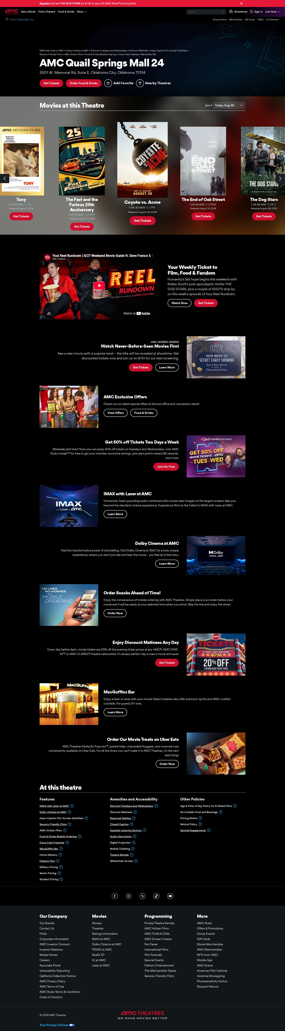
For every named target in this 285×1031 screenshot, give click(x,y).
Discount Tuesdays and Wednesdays (131, 806)
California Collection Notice (58, 976)
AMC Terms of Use (52, 986)
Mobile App (204, 960)
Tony (21, 199)
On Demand (272, 19)
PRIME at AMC (102, 949)
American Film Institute (212, 970)
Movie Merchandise (210, 944)
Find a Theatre (46, 11)
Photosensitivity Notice (212, 981)
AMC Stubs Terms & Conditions (60, 992)
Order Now (115, 613)
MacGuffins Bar (49, 848)
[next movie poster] (280, 178)
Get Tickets (51, 83)
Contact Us (47, 928)
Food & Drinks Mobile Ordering (58, 836)
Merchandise (235, 19)
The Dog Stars (264, 199)
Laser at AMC (101, 965)
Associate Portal (50, 965)
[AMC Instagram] (128, 896)
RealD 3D (98, 955)
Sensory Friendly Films (53, 824)
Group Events (220, 19)
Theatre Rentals (119, 854)
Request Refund (207, 986)
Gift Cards (250, 19)
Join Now (270, 11)
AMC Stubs (204, 923)
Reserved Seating (120, 818)
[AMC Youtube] (170, 896)
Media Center (49, 955)
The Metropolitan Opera (160, 970)
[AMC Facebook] (115, 896)
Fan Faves (151, 944)
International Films (156, 949)
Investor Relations (51, 949)
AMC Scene (205, 965)
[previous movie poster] (4, 178)
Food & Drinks (66, 11)
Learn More (167, 367)
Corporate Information (54, 939)
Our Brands (47, 923)
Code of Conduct (51, 997)
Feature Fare (47, 861)
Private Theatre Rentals (159, 923)
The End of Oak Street (203, 199)
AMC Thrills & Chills (157, 933)
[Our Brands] (142, 1015)
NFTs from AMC (207, 955)
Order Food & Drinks (84, 83)
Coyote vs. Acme (142, 202)
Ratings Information (105, 933)
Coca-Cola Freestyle (52, 842)
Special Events (154, 960)
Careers (45, 960)
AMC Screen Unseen (158, 939)
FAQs (43, 933)
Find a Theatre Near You (22, 19)
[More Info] (25, 204)
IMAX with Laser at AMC (54, 806)
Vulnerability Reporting (55, 970)
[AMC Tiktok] (156, 896)
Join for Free (166, 466)
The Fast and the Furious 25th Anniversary (82, 204)
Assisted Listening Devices (126, 830)
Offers (260, 19)
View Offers (116, 413)
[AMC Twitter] (142, 896)
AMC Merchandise (209, 949)
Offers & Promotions (210, 928)
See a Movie (28, 11)
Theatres (97, 928)
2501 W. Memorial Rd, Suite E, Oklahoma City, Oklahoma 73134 (92, 72)
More (80, 11)
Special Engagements (193, 830)
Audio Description (121, 836)
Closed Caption (119, 824)
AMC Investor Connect (55, 944)
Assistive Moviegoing (211, 976)
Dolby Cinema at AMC (53, 812)
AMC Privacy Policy (53, 981)
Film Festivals (153, 955)
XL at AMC (99, 960)
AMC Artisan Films (156, 928)
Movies (97, 923)
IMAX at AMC (101, 939)
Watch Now (180, 303)
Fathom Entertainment (159, 965)
